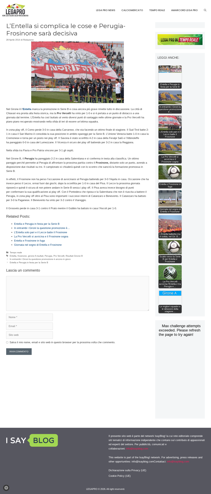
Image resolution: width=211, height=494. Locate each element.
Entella (13, 256)
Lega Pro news (105, 10)
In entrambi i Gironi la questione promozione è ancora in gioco (40, 259)
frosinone (22, 256)
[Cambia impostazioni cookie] (6, 488)
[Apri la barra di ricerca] (205, 10)
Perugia (48, 256)
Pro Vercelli (58, 256)
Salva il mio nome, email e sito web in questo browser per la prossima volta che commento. (62, 342)
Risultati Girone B (74, 256)
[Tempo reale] (180, 40)
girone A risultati (35, 256)
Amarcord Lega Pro (184, 10)
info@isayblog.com (137, 448)
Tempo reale (157, 10)
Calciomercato (132, 10)
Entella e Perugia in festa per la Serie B (29, 262)
